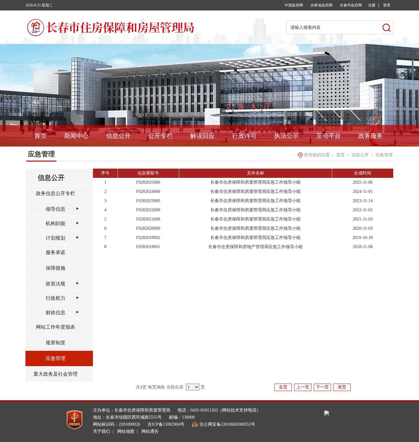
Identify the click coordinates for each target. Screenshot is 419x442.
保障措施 (55, 268)
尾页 (342, 387)
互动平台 (328, 135)
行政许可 (244, 135)
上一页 (302, 387)
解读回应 (202, 135)
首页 (40, 135)
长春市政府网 (351, 5)
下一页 (322, 387)
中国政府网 (294, 5)
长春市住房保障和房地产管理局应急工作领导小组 (255, 246)
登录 (386, 5)
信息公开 (118, 135)
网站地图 (125, 431)
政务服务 (370, 135)
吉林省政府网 (321, 5)
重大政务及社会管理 (55, 374)
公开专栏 (160, 135)
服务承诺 (55, 252)
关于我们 (101, 431)
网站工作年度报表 (55, 327)
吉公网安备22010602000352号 (227, 424)
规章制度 (55, 342)
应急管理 (384, 155)
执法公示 (286, 135)
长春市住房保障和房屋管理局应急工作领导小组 (255, 182)
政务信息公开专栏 (55, 193)
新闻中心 (76, 135)
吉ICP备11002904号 (166, 424)
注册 (371, 5)
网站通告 (150, 431)
